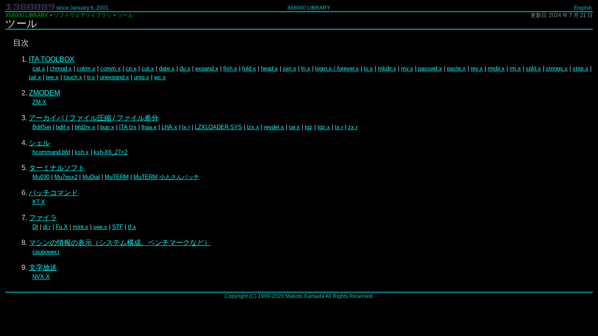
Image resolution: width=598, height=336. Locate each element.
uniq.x (141, 77)
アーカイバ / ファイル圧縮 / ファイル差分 (93, 118)
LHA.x (169, 127)
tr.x (91, 77)
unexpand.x (114, 77)
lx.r (186, 127)
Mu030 (40, 177)
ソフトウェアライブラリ (83, 15)
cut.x (147, 68)
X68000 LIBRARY (308, 8)
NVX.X (41, 276)
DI (35, 227)
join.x (289, 68)
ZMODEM (44, 93)
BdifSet (41, 127)
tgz (309, 127)
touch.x (72, 77)
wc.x (160, 77)
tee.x (52, 77)
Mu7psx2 (65, 177)
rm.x (515, 68)
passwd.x (430, 68)
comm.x (110, 68)
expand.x (206, 68)
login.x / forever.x (337, 68)
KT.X (38, 202)
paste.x (456, 68)
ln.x (305, 68)
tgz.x (323, 127)
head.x (269, 68)
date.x (167, 68)
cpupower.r (46, 251)
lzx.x (253, 127)
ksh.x (82, 152)
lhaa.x (149, 127)
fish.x (230, 68)
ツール (125, 15)
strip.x (580, 68)
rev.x (477, 68)
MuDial (91, 177)
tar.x (294, 127)
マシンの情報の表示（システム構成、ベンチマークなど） (120, 242)
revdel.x (274, 127)
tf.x (132, 227)
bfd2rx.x (85, 127)
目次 (21, 42)
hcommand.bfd (51, 152)
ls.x (368, 68)
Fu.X (62, 227)
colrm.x (86, 68)
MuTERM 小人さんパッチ (166, 177)
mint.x (80, 227)
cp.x (131, 68)
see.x (100, 227)
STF (117, 227)
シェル (39, 143)
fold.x (249, 68)
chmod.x (61, 68)
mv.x (407, 68)
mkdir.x (387, 68)
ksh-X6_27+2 (110, 152)
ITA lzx (128, 127)
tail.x (35, 77)
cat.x (38, 68)
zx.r (353, 127)
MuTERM (117, 177)
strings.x (557, 68)
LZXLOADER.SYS (218, 127)
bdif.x (63, 127)
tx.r (339, 127)
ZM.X (39, 102)
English (583, 8)
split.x (533, 68)
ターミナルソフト (57, 168)
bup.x (107, 127)
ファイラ (43, 217)
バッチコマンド (53, 192)
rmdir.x (496, 68)
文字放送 (43, 267)
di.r (47, 227)
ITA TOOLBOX (51, 59)
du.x (184, 68)
